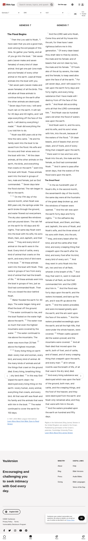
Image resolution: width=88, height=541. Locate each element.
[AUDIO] (69, 14)
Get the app (62, 4)
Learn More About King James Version (59, 433)
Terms (16, 522)
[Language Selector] (72, 4)
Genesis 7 (5, 13)
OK (81, 518)
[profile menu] (81, 4)
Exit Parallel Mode (84, 13)
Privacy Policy (7, 522)
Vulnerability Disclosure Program (14, 524)
